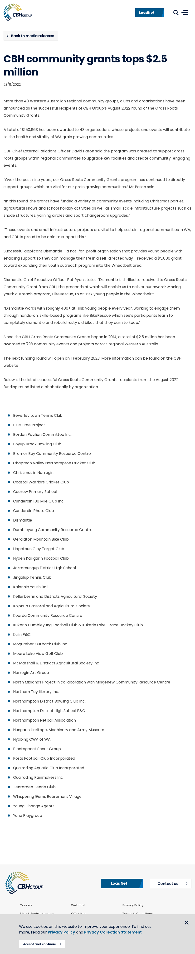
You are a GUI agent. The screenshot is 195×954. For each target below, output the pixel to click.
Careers (26, 905)
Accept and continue (39, 944)
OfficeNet (78, 914)
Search (176, 12)
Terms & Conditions (137, 914)
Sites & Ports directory (37, 914)
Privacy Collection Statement (113, 932)
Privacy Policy (132, 905)
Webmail (78, 905)
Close (186, 922)
